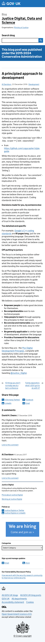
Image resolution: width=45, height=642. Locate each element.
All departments (19, 598)
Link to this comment (10, 445)
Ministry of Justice (21, 27)
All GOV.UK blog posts (30, 595)
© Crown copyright (23, 636)
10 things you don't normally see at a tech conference (12, 385)
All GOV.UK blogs (10, 595)
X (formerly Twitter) (12, 400)
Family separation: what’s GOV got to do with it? (32, 385)
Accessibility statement (13, 602)
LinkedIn (8, 403)
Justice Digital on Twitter (14, 510)
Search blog (8, 35)
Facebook (29, 400)
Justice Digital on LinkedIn (15, 513)
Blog (4, 14)
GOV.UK (5, 598)
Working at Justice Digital (12, 499)
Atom (27, 563)
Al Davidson (6, 84)
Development (33, 84)
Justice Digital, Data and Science (22, 20)
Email (27, 403)
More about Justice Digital (12, 495)
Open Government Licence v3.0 (17, 614)
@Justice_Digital (18, 373)
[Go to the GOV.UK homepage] (11, 3)
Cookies (30, 602)
